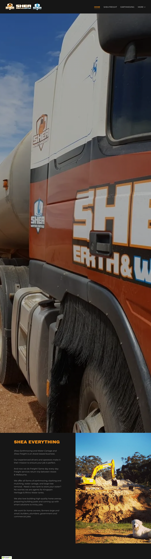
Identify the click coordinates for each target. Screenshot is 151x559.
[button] (142, 7)
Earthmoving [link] (127, 7)
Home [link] (97, 7)
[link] (23, 7)
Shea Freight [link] (110, 7)
